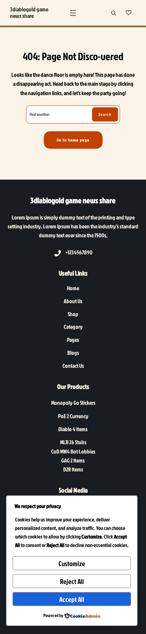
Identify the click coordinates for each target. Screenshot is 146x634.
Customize (71, 563)
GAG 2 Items (73, 460)
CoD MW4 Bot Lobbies (73, 451)
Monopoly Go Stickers (73, 402)
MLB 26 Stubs (73, 442)
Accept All (71, 599)
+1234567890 (79, 252)
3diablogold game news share (29, 12)
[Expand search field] (114, 13)
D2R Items (73, 469)
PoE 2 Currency (73, 416)
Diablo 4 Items (73, 429)
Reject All (72, 581)
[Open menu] (73, 13)
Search (105, 114)
